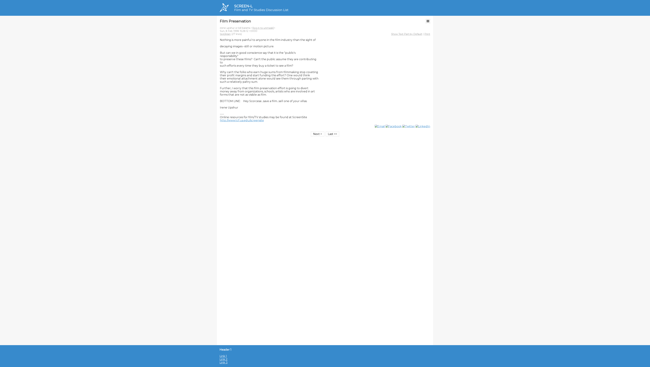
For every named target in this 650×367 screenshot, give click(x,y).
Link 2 (224, 359)
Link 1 (223, 356)
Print (427, 34)
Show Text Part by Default (406, 34)
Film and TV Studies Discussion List (261, 10)
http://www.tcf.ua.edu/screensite (242, 120)
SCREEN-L (243, 6)
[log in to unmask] (263, 27)
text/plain (225, 34)
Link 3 (224, 362)
